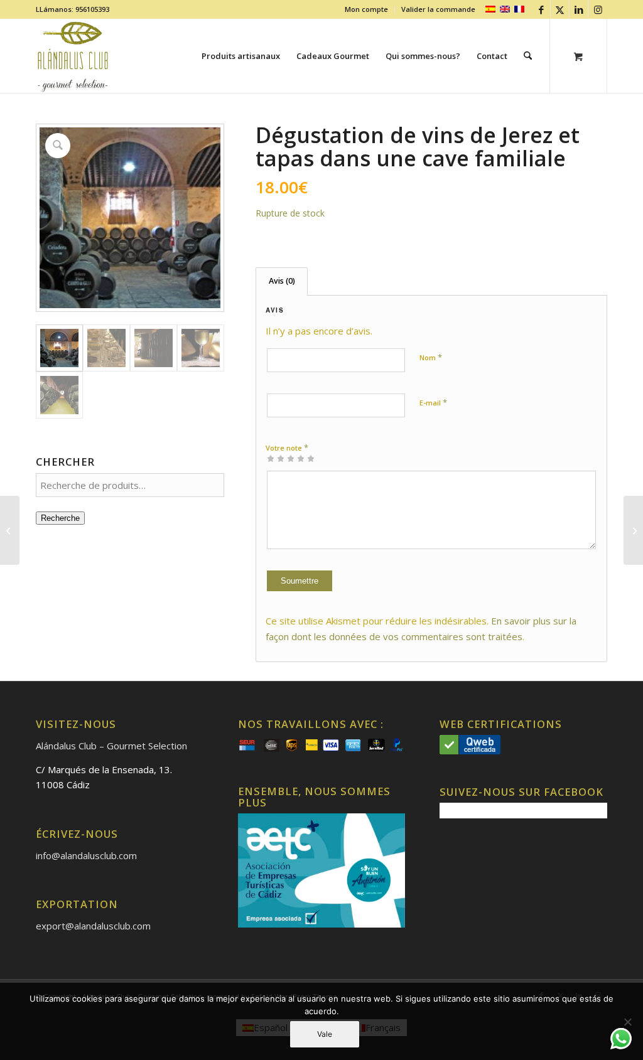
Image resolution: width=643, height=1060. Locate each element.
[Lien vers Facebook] (541, 9)
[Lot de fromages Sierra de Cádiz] (9, 530)
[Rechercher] (528, 56)
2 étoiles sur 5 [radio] (276, 458)
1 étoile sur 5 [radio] (271, 458)
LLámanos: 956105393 (72, 9)
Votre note (287, 447)
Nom (430, 357)
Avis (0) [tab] (282, 281)
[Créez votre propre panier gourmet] (633, 530)
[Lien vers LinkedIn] (579, 9)
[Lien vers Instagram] (597, 9)
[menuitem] (366, 9)
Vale (324, 1034)
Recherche (60, 518)
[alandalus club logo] (73, 56)
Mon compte (366, 9)
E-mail (433, 402)
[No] (627, 1021)
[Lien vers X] (560, 9)
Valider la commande (438, 9)
